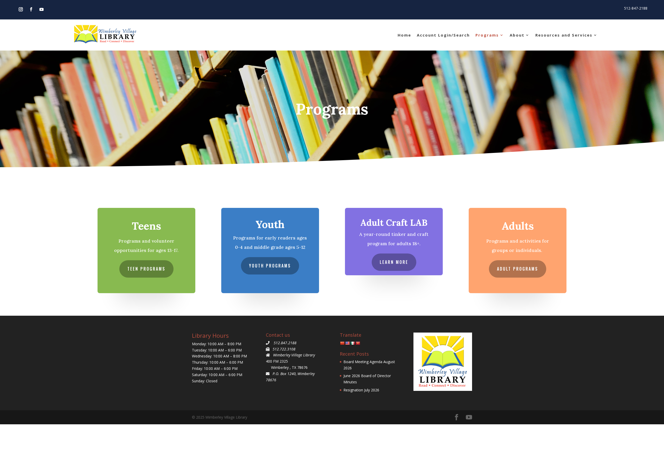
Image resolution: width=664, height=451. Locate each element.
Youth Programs (270, 266)
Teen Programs (146, 269)
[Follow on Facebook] (31, 9)
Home (404, 35)
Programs (487, 35)
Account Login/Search (443, 35)
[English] (347, 343)
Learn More (394, 262)
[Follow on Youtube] (41, 9)
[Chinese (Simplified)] (342, 343)
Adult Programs (517, 269)
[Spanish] (352, 343)
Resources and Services (563, 35)
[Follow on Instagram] (21, 9)
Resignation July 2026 (361, 389)
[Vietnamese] (357, 343)
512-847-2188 (635, 8)
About (517, 35)
